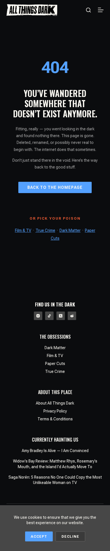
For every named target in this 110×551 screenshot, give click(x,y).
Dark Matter (70, 230)
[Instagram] (38, 316)
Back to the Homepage (55, 187)
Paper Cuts (55, 363)
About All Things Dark (55, 403)
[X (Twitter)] (60, 316)
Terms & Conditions (55, 419)
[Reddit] (72, 316)
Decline (70, 536)
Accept (39, 536)
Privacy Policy (55, 411)
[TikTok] (49, 316)
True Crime (45, 230)
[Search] (88, 10)
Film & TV (23, 230)
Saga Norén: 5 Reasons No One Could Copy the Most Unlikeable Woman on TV (55, 480)
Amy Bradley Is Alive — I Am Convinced (55, 450)
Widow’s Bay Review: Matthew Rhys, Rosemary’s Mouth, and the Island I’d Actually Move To (55, 464)
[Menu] (101, 10)
